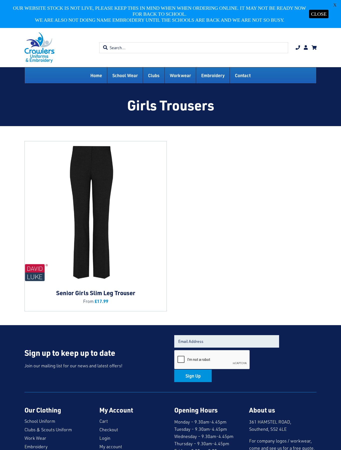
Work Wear (35, 438)
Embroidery (36, 446)
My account (110, 446)
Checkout (108, 429)
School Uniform (39, 421)
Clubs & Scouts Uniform (48, 429)
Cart (103, 421)
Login (104, 438)
